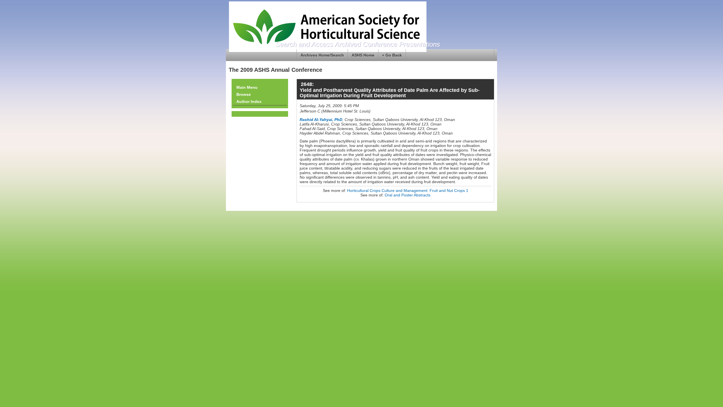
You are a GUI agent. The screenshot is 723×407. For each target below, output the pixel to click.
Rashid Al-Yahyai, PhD (321, 119)
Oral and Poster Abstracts (407, 195)
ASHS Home (363, 55)
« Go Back (392, 55)
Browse (243, 94)
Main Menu (247, 87)
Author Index (249, 101)
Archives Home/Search (322, 55)
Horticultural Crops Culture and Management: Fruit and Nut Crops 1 (407, 190)
